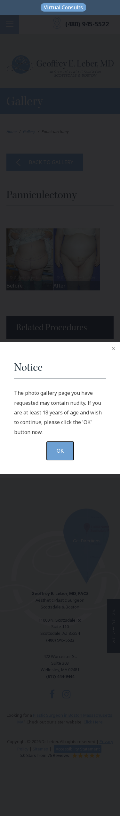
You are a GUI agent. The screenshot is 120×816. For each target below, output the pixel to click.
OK (60, 450)
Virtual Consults (63, 7)
